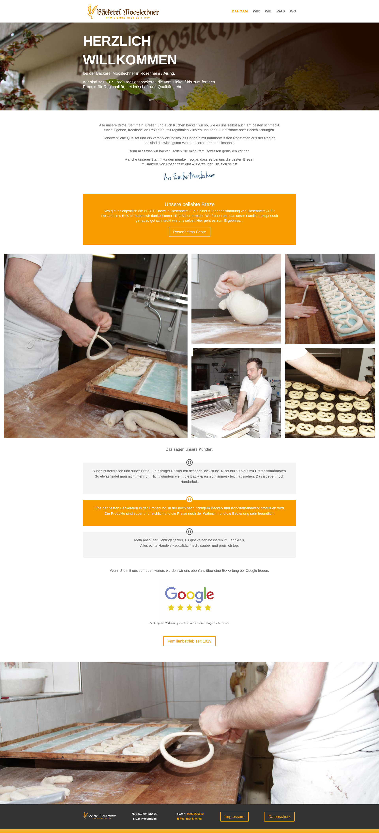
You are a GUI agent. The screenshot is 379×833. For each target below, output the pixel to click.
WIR (256, 11)
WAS (281, 11)
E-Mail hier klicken (189, 818)
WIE (268, 11)
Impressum (234, 816)
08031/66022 (195, 813)
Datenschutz (279, 816)
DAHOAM (240, 11)
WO (293, 11)
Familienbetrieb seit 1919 (189, 641)
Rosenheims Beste (189, 232)
